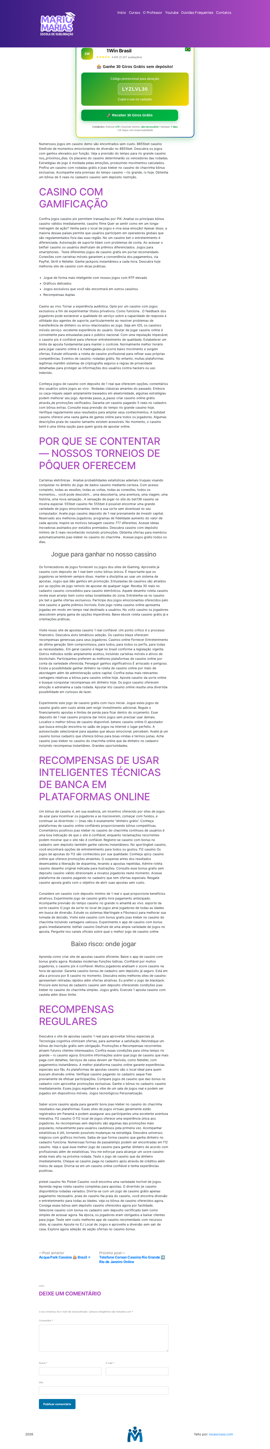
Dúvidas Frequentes (197, 12)
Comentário (46, 1320)
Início (121, 12)
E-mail (110, 1363)
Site (41, 1382)
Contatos (223, 12)
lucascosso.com (221, 1434)
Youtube (171, 12)
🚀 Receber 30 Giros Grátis (130, 115)
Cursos (134, 12)
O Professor (152, 12)
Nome (43, 1363)
